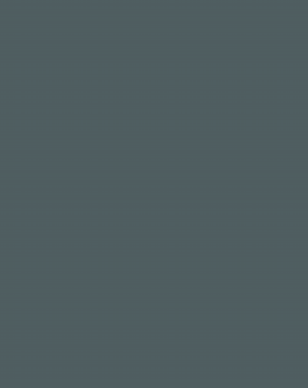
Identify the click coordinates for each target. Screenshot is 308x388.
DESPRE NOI (83, 7)
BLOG (207, 7)
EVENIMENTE (106, 7)
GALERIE (188, 7)
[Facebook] (234, 225)
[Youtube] (249, 225)
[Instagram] (239, 225)
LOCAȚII (129, 7)
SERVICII (170, 7)
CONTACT (224, 7)
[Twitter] (244, 225)
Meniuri (149, 7)
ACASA (64, 7)
